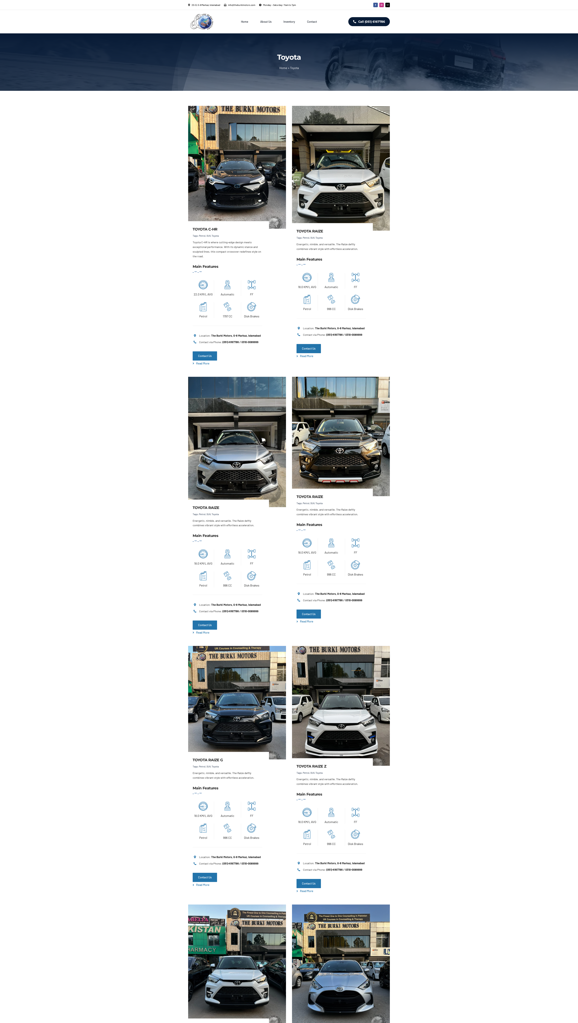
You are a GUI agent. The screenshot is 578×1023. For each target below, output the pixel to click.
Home (283, 68)
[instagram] (381, 5)
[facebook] (375, 5)
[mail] (387, 5)
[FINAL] (201, 14)
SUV (209, 235)
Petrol (202, 235)
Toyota (215, 235)
